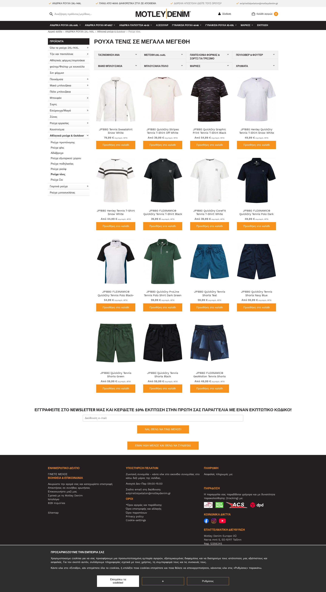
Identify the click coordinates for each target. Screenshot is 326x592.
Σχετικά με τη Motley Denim (65, 495)
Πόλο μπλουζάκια (60, 91)
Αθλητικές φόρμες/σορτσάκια (67, 60)
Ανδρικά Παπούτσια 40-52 (134, 25)
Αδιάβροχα (57, 152)
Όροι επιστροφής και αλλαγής (143, 508)
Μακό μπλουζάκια (60, 85)
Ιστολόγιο (53, 499)
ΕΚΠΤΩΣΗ (262, 25)
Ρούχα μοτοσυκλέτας (62, 192)
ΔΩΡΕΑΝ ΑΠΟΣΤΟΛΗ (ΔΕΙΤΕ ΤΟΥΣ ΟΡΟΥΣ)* (198, 3)
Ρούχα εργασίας (59, 123)
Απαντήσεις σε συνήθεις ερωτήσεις (69, 487)
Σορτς (53, 104)
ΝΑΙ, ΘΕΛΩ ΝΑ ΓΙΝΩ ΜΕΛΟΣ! (163, 429)
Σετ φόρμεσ (57, 72)
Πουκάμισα (56, 79)
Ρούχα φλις (57, 147)
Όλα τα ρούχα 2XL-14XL (64, 47)
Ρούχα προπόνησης (63, 142)
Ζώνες (53, 116)
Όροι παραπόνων (136, 512)
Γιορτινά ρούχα (59, 186)
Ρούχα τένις (58, 174)
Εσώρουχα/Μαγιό (60, 110)
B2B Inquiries (56, 503)
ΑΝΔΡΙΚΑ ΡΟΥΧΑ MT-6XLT (98, 25)
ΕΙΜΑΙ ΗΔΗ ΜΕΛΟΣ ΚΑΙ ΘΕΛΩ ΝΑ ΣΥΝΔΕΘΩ (163, 445)
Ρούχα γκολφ (58, 168)
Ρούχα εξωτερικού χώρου (66, 158)
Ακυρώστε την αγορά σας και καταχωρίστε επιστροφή (80, 483)
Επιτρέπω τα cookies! (118, 581)
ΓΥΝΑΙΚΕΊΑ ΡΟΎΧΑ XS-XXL (219, 25)
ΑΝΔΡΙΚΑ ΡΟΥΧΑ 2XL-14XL (64, 25)
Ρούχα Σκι (57, 179)
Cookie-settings (136, 520)
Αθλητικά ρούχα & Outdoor (67, 135)
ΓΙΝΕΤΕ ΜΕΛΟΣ (58, 474)
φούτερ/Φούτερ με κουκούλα (67, 66)
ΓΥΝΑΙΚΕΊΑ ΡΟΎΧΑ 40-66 (185, 25)
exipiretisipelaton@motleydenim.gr (259, 3)
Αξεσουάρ (162, 25)
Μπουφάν (56, 97)
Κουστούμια (57, 129)
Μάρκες (245, 25)
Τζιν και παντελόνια (61, 53)
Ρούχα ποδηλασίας (62, 163)
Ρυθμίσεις (208, 581)
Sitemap (53, 512)
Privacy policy (135, 516)
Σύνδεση (226, 14)
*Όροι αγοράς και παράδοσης (144, 504)
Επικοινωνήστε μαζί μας (62, 491)
